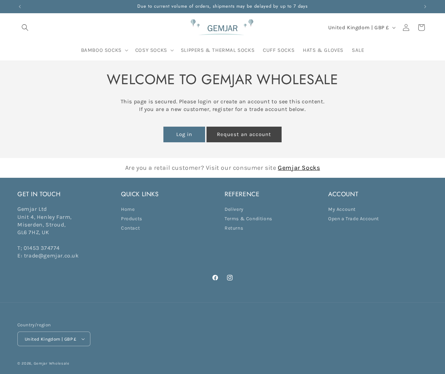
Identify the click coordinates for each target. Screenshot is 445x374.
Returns (234, 228)
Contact (130, 228)
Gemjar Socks (299, 168)
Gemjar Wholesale (52, 363)
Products (131, 219)
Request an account (244, 134)
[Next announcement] (425, 6)
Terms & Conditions (248, 219)
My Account (342, 209)
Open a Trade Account (353, 219)
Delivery (234, 209)
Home (128, 209)
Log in (184, 134)
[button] (25, 27)
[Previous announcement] (19, 6)
